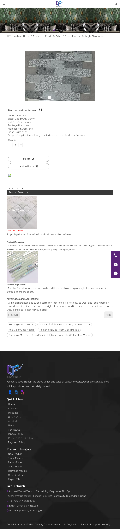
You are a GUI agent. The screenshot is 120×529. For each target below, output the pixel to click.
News (11, 425)
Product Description (19, 192)
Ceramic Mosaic (16, 475)
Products (13, 412)
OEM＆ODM (15, 417)
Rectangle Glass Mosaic (21, 324)
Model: (11, 188)
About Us (13, 408)
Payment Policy (16, 442)
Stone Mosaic (15, 458)
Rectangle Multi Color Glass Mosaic (27, 335)
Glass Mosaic (15, 466)
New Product (15, 454)
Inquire (26, 158)
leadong (106, 524)
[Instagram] (22, 392)
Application (14, 421)
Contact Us (14, 429)
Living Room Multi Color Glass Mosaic (71, 335)
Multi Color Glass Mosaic (21, 329)
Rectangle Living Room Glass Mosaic (59, 329)
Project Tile (14, 479)
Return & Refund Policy (20, 438)
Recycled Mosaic (17, 470)
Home (11, 404)
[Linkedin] (16, 392)
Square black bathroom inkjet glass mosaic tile (64, 324)
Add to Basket (27, 166)
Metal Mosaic (15, 462)
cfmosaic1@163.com (27, 505)
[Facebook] (10, 392)
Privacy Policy (15, 434)
